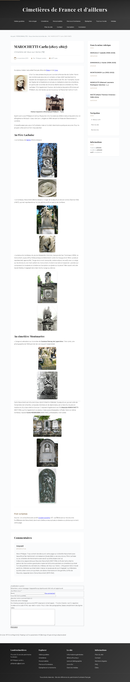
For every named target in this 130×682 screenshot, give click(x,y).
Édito (97, 668)
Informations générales (75, 654)
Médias (113, 21)
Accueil (13, 36)
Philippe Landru (41, 58)
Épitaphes (88, 21)
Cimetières (44, 21)
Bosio (48, 70)
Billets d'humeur (73, 658)
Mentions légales (101, 661)
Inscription (70, 27)
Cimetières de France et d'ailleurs (65, 9)
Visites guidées (19, 21)
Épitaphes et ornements (47, 668)
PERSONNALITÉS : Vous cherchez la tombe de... (31, 36)
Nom (12, 593)
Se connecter (50, 593)
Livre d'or (70, 664)
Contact (59, 27)
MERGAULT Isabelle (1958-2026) (102, 53)
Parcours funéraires (73, 21)
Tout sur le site (101, 21)
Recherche (95, 130)
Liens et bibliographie (74, 661)
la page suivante (44, 518)
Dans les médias (72, 668)
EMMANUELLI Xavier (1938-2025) (103, 62)
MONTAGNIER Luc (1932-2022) (102, 72)
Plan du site (48, 27)
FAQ (96, 664)
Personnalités (57, 21)
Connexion (82, 27)
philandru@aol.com (18, 663)
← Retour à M (95, 119)
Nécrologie (33, 21)
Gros (56, 70)
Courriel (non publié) (18, 596)
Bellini (28, 140)
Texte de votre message (19, 601)
